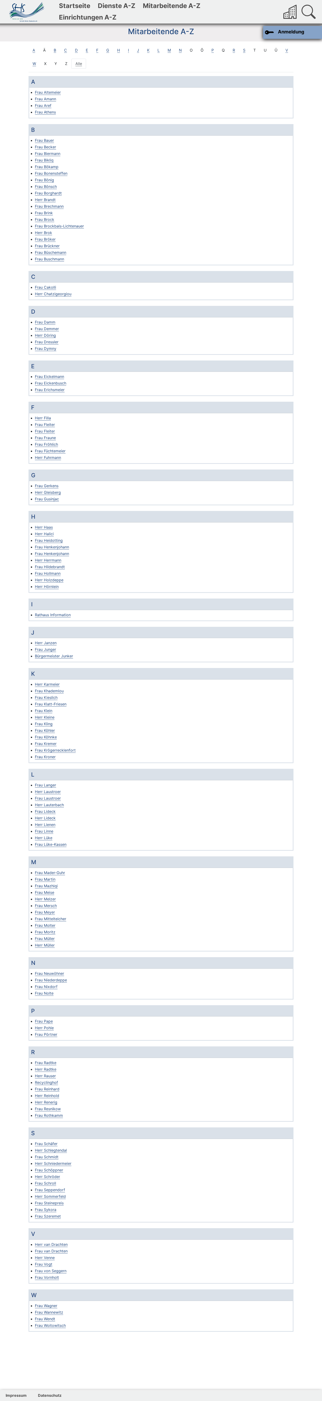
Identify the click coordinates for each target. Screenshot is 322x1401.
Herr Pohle (44, 1027)
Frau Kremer (46, 743)
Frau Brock (44, 219)
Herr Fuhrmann (48, 457)
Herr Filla (43, 418)
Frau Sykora (45, 1209)
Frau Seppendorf (50, 1189)
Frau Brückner (47, 245)
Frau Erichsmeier (50, 389)
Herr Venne (45, 1257)
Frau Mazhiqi (46, 885)
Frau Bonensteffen (51, 173)
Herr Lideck (45, 818)
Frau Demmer (47, 328)
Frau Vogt (43, 1264)
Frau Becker (45, 147)
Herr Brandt (45, 199)
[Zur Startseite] (27, 12)
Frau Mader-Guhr (50, 872)
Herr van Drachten (51, 1244)
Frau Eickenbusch (50, 383)
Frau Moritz (45, 932)
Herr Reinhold (47, 1095)
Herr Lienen (45, 824)
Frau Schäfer (46, 1143)
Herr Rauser (45, 1075)
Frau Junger (45, 649)
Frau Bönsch (46, 186)
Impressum (16, 1395)
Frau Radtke (45, 1062)
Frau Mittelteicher (50, 918)
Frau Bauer (44, 140)
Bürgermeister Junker (54, 656)
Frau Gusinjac (47, 499)
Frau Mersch (46, 905)
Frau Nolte (44, 993)
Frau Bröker (45, 239)
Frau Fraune (45, 437)
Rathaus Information (53, 614)
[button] (308, 12)
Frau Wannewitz (49, 1312)
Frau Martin (45, 879)
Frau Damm (45, 322)
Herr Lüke (43, 837)
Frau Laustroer (48, 798)
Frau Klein (43, 710)
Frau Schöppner (49, 1170)
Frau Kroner (45, 756)
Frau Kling (44, 723)
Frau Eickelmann (49, 376)
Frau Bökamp (46, 166)
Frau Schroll (45, 1183)
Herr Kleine (44, 717)
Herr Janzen (46, 642)
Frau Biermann (47, 153)
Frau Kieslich (46, 697)
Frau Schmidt (46, 1156)
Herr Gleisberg (48, 492)
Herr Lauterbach (49, 804)
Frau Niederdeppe (51, 980)
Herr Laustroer (48, 791)
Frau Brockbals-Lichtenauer (59, 226)
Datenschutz (50, 1395)
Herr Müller (45, 945)
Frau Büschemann (50, 252)
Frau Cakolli (45, 287)
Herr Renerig (46, 1102)
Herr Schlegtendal (51, 1150)
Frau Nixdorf (46, 986)
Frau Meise (44, 892)
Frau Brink (44, 213)
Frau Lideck (45, 811)
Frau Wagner (46, 1305)
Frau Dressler (46, 342)
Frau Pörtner (46, 1034)
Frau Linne (44, 831)
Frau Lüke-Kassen (50, 844)
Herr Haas (44, 527)
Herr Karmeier (47, 684)
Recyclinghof (46, 1082)
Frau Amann (45, 99)
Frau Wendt (45, 1318)
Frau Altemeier (48, 92)
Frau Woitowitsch (50, 1325)
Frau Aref (43, 105)
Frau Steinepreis (49, 1203)
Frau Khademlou (49, 690)
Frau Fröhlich (46, 444)
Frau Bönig (44, 180)
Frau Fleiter (45, 424)
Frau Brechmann (49, 206)
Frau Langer (45, 785)
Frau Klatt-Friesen (50, 704)
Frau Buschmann (49, 259)
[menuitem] (74, 6)
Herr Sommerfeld (50, 1196)
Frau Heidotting (49, 540)
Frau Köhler (45, 730)
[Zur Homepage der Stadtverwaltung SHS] (290, 12)
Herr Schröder (47, 1176)
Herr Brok (43, 232)
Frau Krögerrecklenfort (55, 750)
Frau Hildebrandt (50, 566)
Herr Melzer (45, 899)
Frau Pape (44, 1021)
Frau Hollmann (48, 573)
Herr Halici (44, 533)
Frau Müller (45, 938)
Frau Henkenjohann (52, 547)
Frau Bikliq (44, 160)
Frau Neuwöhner (49, 973)
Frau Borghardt (48, 193)
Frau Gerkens (46, 485)
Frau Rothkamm (49, 1115)
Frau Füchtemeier (50, 451)
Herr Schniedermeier (53, 1163)
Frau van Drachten (51, 1251)
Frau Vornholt (47, 1277)
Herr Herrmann (48, 560)
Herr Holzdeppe (49, 580)
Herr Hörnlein (47, 586)
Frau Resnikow (48, 1108)
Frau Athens (45, 112)
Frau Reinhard (47, 1089)
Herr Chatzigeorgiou (53, 294)
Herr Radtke (45, 1069)
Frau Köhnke (46, 737)
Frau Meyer (45, 912)
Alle (80, 63)
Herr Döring (45, 335)
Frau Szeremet (48, 1216)
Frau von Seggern (50, 1270)
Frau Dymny (45, 348)
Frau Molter (45, 925)
